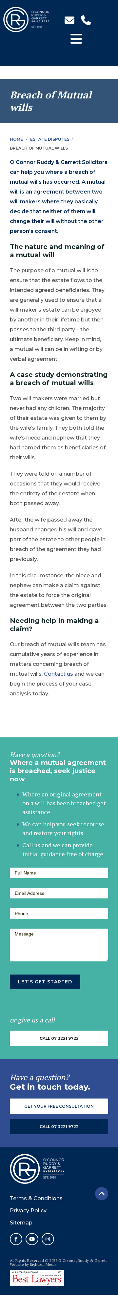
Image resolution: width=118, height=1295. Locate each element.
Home (16, 139)
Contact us (58, 674)
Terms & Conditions (36, 1198)
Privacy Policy (28, 1210)
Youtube (32, 1239)
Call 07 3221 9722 (59, 1038)
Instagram (48, 1239)
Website (17, 1264)
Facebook (16, 1239)
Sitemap (21, 1223)
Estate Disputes (49, 139)
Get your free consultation (59, 1106)
